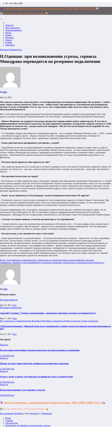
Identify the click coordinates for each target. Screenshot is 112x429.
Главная (9, 420)
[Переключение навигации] (1, 18)
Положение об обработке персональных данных (28, 425)
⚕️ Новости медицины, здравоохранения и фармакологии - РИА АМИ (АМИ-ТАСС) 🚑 (49, 8)
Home (8, 418)
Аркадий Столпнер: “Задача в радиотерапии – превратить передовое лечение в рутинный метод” (48, 313)
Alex (5, 92)
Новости (9, 25)
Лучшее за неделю (72, 321)
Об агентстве (11, 423)
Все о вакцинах (12, 28)
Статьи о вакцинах (89, 321)
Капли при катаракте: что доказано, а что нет (22, 390)
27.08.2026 (5, 356)
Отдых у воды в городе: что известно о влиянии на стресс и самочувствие (36, 376)
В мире (8, 42)
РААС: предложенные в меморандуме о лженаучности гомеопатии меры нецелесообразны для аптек (47, 260)
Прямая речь (16, 49)
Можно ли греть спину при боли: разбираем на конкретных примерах (34, 363)
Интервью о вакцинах (52, 321)
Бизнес (8, 35)
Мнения (14, 300)
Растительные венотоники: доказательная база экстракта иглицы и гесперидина (39, 350)
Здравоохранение (13, 30)
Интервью (5, 49)
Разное (8, 40)
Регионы (9, 37)
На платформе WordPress (12, 413)
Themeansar (46, 413)
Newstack (34, 413)
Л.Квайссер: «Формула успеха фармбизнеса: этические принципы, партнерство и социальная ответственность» (52, 262)
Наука (8, 32)
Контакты (10, 45)
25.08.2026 (5, 382)
